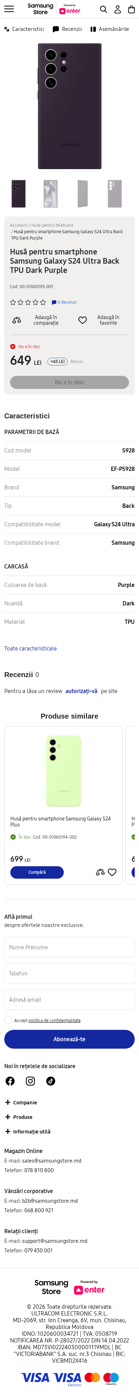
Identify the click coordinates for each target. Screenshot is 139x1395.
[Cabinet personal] (117, 8)
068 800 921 (38, 1210)
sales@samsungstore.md (51, 1160)
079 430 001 (38, 1250)
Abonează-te (69, 1039)
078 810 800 (39, 1170)
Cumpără (37, 872)
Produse (22, 1117)
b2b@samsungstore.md (50, 1200)
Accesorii (18, 225)
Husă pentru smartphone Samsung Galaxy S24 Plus (60, 822)
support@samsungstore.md (54, 1241)
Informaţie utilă (32, 1131)
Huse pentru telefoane (52, 225)
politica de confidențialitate (55, 1020)
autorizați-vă (81, 691)
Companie (25, 1102)
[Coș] (131, 8)
